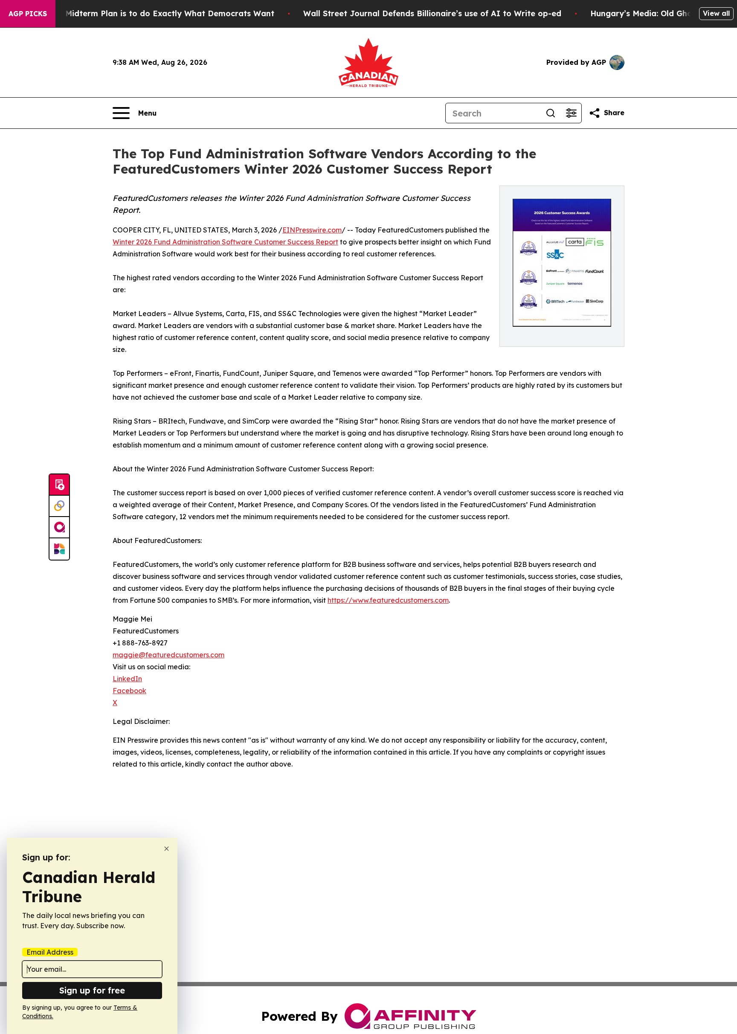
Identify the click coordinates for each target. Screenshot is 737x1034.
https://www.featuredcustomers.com (388, 600)
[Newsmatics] (59, 549)
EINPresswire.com (312, 230)
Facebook (129, 690)
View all (716, 13)
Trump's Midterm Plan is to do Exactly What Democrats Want (153, 13)
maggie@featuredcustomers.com (168, 655)
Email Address (49, 952)
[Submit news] (59, 485)
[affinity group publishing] (59, 527)
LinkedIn (127, 678)
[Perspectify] (59, 506)
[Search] (550, 113)
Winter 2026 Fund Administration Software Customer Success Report (225, 242)
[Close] (166, 849)
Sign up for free (92, 990)
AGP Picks (28, 13)
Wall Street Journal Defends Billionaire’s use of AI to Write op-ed (432, 13)
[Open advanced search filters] (571, 113)
